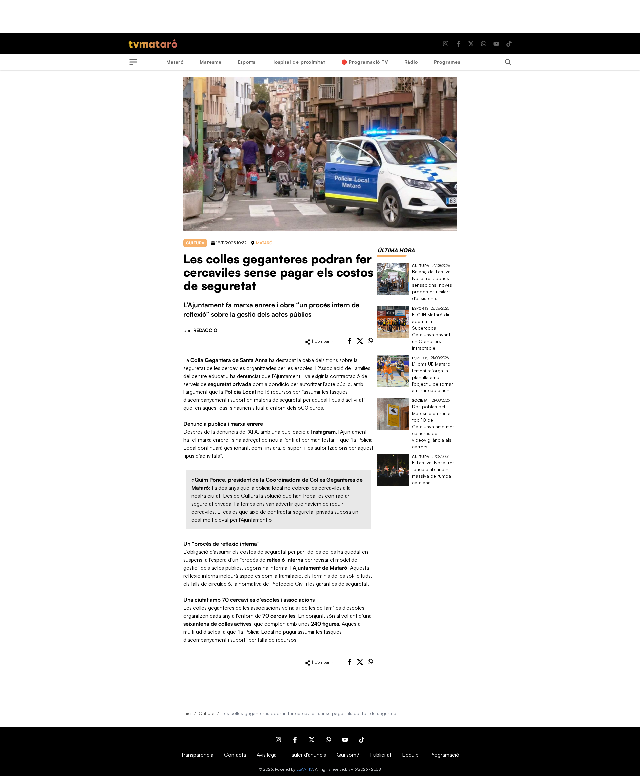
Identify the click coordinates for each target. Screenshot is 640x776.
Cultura (207, 713)
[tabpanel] (417, 374)
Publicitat (380, 754)
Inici (187, 713)
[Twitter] (471, 44)
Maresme (211, 62)
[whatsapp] (370, 341)
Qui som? (348, 754)
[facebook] (350, 341)
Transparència (197, 754)
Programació (444, 754)
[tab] (396, 250)
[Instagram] (446, 44)
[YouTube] (496, 44)
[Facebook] (458, 44)
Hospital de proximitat (298, 62)
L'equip (410, 754)
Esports (247, 62)
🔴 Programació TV (364, 62)
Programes (447, 62)
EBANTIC (304, 769)
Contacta (235, 754)
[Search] (508, 62)
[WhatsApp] (484, 44)
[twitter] (360, 341)
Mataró (175, 62)
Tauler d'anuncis (307, 754)
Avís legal (267, 754)
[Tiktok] (509, 44)
